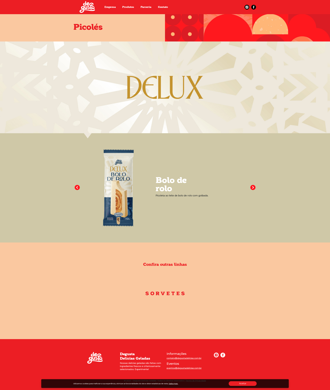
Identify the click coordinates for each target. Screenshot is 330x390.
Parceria (146, 7)
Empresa (110, 7)
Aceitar (248, 383)
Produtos (128, 7)
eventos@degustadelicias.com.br (184, 368)
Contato (163, 7)
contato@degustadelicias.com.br (184, 358)
